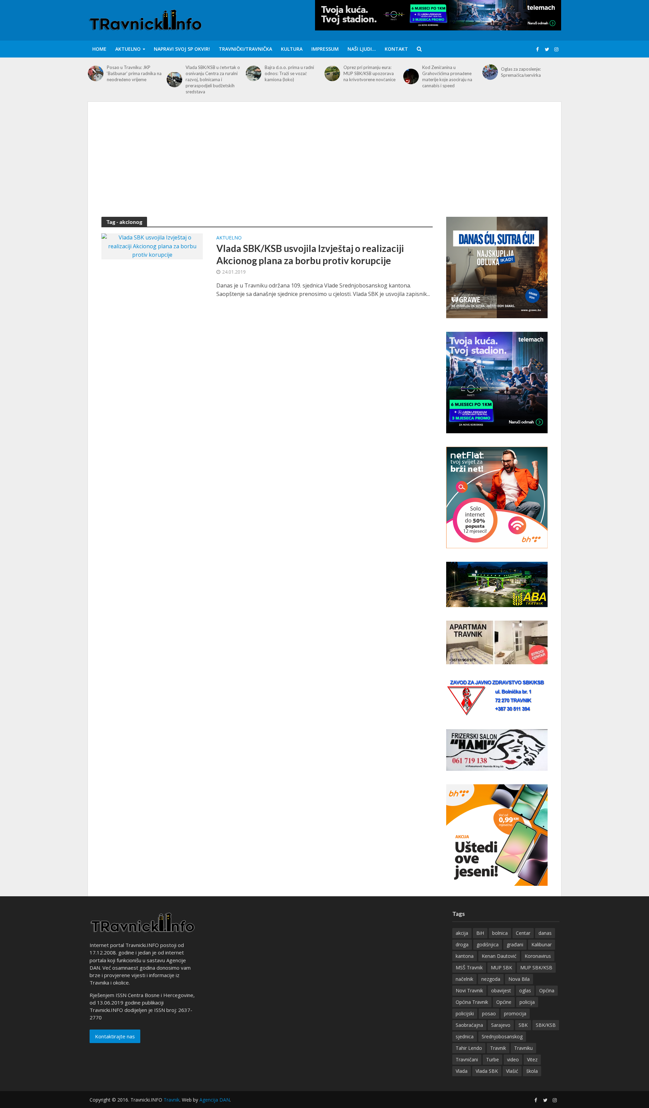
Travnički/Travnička (245, 49)
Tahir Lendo (469, 1048)
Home (99, 49)
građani (515, 944)
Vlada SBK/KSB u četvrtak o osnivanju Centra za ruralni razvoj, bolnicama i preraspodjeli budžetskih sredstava (213, 79)
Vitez (532, 1059)
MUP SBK (501, 967)
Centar (523, 933)
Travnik (498, 1048)
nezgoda (490, 979)
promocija (515, 1013)
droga (462, 944)
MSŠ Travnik (469, 967)
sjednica (465, 1036)
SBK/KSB (546, 1025)
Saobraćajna (469, 1025)
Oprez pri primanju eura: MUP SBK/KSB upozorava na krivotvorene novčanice (369, 73)
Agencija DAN (214, 1100)
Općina (546, 990)
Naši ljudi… (361, 49)
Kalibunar (541, 944)
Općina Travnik (472, 1002)
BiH (480, 933)
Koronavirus (538, 956)
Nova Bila (519, 979)
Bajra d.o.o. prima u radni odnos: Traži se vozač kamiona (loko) (289, 73)
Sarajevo (500, 1025)
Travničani (467, 1059)
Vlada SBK (487, 1071)
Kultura (292, 49)
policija (527, 1002)
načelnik (464, 979)
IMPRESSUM (325, 49)
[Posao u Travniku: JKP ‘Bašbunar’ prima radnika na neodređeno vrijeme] (95, 73)
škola (532, 1071)
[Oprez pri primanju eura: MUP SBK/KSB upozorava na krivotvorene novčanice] (332, 73)
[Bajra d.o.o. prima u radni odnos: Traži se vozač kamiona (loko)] (253, 73)
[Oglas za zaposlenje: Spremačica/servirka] (490, 72)
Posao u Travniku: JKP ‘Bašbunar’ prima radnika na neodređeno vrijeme (134, 73)
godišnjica (488, 944)
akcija (462, 933)
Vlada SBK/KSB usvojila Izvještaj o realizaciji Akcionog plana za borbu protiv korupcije (310, 254)
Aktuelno (128, 49)
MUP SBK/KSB (536, 967)
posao (489, 1013)
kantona (465, 956)
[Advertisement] (324, 166)
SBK (523, 1025)
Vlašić (512, 1071)
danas (545, 933)
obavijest (501, 990)
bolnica (500, 933)
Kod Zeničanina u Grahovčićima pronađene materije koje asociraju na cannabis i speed (447, 76)
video (513, 1059)
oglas (525, 990)
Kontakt (396, 49)
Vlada (461, 1071)
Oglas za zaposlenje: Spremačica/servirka (521, 72)
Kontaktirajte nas (115, 1036)
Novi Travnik (469, 990)
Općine (503, 1002)
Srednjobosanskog (502, 1036)
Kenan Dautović (499, 956)
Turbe (492, 1059)
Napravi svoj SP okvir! (182, 49)
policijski (465, 1013)
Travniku (523, 1048)
